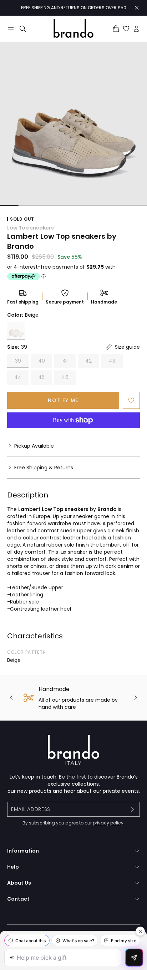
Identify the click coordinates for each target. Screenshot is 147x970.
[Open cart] (116, 28)
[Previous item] (11, 697)
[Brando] (73, 28)
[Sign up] (132, 809)
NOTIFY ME (63, 400)
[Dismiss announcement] (136, 8)
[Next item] (135, 697)
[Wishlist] (126, 28)
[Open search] (22, 28)
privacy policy (108, 823)
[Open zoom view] (73, 124)
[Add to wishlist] (131, 400)
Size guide (127, 346)
